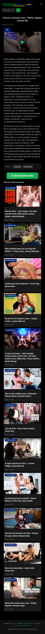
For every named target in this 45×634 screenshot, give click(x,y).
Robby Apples (28, 166)
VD (7, 30)
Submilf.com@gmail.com (22, 625)
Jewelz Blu (17, 166)
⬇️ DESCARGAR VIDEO (22, 175)
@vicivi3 (14, 623)
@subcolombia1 (29, 623)
